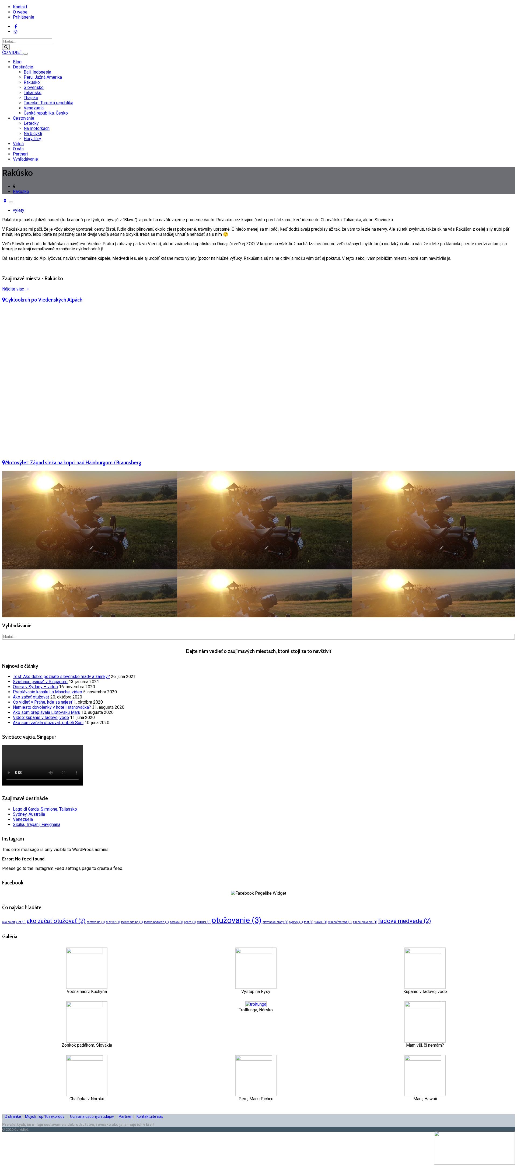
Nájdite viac (14, 289)
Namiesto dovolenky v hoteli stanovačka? (52, 707)
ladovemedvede (156, 922)
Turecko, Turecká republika (48, 102)
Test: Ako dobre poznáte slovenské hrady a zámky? (61, 676)
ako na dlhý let (14, 922)
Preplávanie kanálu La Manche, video (47, 691)
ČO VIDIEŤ (12, 52)
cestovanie (96, 922)
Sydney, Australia (29, 814)
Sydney (296, 922)
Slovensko (34, 87)
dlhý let (113, 922)
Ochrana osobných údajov (92, 1116)
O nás (18, 148)
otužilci (204, 922)
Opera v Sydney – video (35, 686)
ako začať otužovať (56, 921)
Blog (17, 61)
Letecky (31, 123)
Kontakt (20, 6)
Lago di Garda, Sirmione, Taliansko (45, 809)
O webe (20, 12)
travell (321, 922)
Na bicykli (33, 133)
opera (190, 922)
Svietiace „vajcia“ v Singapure (40, 681)
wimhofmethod (340, 922)
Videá (18, 143)
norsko (176, 922)
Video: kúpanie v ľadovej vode (41, 717)
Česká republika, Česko (46, 113)
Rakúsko (32, 82)
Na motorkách (37, 128)
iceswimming (132, 922)
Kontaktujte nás (150, 1116)
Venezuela (34, 107)
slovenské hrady (275, 922)
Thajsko (31, 97)
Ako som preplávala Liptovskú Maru (46, 712)
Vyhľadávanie (25, 159)
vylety (18, 210)
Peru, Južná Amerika (43, 77)
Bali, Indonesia (37, 72)
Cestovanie (23, 118)
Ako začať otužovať (31, 697)
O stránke (13, 1116)
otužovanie (236, 920)
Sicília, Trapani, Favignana (36, 824)
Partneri (20, 154)
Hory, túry (32, 138)
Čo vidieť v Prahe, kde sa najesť (42, 702)
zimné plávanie (365, 922)
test (308, 922)
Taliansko (32, 92)
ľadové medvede (404, 921)
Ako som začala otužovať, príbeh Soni (48, 722)
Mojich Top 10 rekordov (44, 1116)
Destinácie (23, 67)
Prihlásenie (23, 17)
